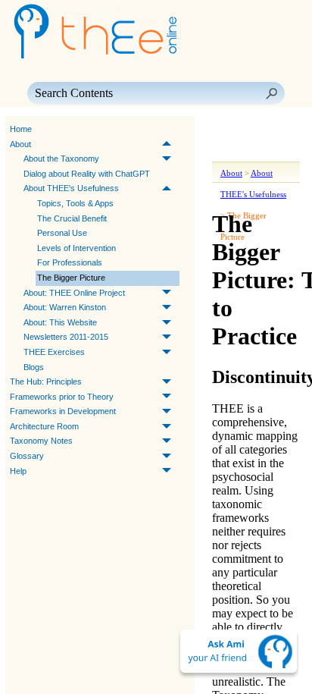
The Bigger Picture (71, 277)
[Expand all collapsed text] (256, 151)
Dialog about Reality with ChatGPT (86, 173)
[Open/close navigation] (271, 129)
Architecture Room (44, 426)
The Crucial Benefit (72, 218)
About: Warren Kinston (64, 307)
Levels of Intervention (76, 248)
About (20, 144)
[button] (271, 93)
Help (18, 471)
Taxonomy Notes (41, 440)
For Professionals (69, 262)
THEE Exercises (54, 351)
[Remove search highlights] (283, 151)
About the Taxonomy (61, 158)
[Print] (228, 151)
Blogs (33, 367)
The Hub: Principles (46, 381)
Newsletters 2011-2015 (65, 336)
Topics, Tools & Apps (75, 203)
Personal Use (62, 232)
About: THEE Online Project (74, 292)
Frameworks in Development (63, 411)
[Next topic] (246, 129)
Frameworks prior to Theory (62, 396)
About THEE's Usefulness (71, 188)
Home (21, 128)
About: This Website (60, 322)
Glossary (27, 455)
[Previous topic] (225, 129)
